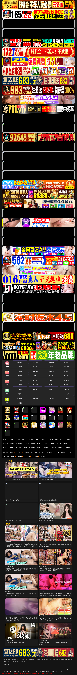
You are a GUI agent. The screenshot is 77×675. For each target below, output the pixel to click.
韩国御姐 (35, 371)
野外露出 (66, 376)
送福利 (56, 439)
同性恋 (67, 394)
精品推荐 (19, 362)
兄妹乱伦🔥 (28, 456)
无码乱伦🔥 (20, 452)
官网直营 (24, 439)
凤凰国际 (12, 443)
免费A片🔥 (21, 456)
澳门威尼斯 (6, 456)
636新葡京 (68, 448)
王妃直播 (58, 443)
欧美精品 (51, 362)
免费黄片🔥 (36, 456)
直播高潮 (26, 443)
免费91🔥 (13, 456)
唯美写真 (51, 389)
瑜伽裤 (51, 385)
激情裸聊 (5, 452)
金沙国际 (41, 452)
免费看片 (56, 452)
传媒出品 (19, 394)
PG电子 (37, 439)
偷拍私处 (5, 448)
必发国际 (25, 448)
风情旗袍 (19, 385)
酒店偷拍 (45, 443)
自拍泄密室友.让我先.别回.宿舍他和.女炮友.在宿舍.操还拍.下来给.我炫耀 (21, 569)
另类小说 (19, 403)
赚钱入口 (43, 456)
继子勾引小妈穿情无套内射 (14, 500)
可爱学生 (51, 380)
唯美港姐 (51, 371)
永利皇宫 (53, 448)
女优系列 (35, 380)
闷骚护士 (66, 385)
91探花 (35, 376)
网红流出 (51, 376)
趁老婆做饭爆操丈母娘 (13, 479)
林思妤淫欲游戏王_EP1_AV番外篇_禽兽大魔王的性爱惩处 (54, 643)
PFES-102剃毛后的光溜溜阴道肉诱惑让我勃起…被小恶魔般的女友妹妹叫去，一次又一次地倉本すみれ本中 (21, 546)
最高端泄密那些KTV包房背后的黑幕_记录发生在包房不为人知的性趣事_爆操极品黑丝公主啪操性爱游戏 (55, 595)
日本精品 (35, 366)
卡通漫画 (19, 389)
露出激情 (35, 389)
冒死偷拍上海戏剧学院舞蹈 (48, 500)
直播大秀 (69, 452)
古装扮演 (19, 380)
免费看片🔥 (61, 448)
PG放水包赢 (19, 443)
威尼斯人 (5, 439)
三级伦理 (19, 366)
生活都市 (19, 398)
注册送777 (50, 439)
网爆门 (67, 389)
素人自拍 (66, 366)
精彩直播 (33, 443)
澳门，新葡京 (48, 452)
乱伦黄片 (65, 443)
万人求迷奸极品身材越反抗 (14, 521)
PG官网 (12, 439)
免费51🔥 (12, 452)
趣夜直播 (12, 448)
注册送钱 (43, 439)
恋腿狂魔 (66, 380)
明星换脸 (35, 385)
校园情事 (35, 398)
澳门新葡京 (32, 448)
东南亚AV (66, 371)
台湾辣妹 (19, 371)
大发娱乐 (39, 448)
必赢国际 (5, 443)
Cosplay (51, 366)
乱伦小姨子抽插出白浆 (46, 521)
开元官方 (27, 452)
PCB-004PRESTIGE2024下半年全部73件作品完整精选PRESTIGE (55, 545)
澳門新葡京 (46, 448)
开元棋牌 (17, 439)
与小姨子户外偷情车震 (46, 479)
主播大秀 (52, 443)
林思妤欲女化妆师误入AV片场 (15, 643)
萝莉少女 (66, 362)
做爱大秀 (63, 452)
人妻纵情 (51, 398)
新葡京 (62, 439)
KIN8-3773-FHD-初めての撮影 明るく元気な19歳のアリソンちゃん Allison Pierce (55, 619)
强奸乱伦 (35, 362)
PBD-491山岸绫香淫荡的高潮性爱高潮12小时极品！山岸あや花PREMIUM (54, 569)
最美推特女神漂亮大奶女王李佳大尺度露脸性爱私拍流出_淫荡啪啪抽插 (21, 619)
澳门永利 (31, 439)
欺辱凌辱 (19, 376)
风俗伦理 (66, 398)
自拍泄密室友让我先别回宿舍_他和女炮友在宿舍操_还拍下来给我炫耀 (21, 594)
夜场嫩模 (18, 448)
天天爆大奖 (34, 452)
